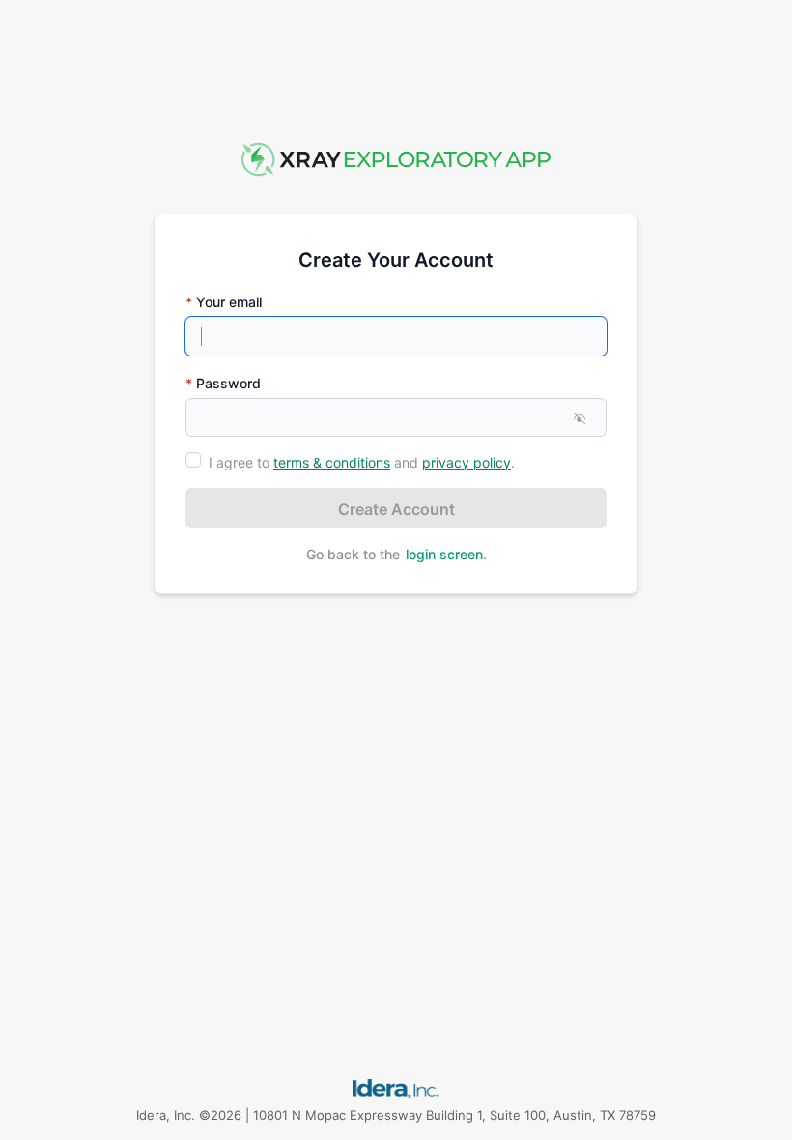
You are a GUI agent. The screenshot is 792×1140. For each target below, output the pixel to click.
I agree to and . (362, 462)
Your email (223, 302)
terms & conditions (331, 462)
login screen (444, 554)
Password (223, 383)
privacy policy (466, 462)
